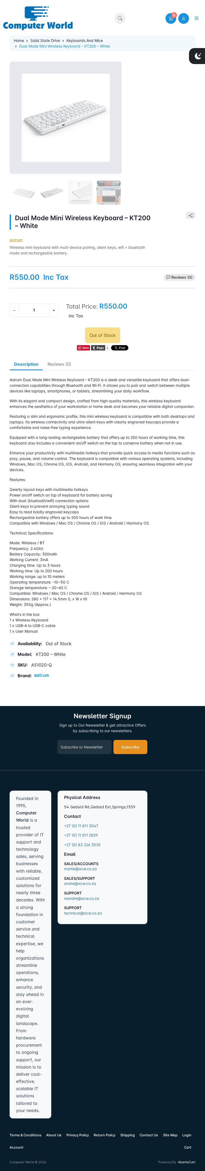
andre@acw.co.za (80, 883)
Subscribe (130, 747)
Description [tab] (26, 364)
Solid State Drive (45, 40)
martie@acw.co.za (80, 868)
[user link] (183, 18)
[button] (120, 18)
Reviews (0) (181, 277)
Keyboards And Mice (84, 40)
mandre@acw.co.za (81, 898)
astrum (16, 240)
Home (19, 40)
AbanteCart (186, 1162)
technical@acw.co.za (83, 913)
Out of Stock (103, 335)
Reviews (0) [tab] (59, 364)
